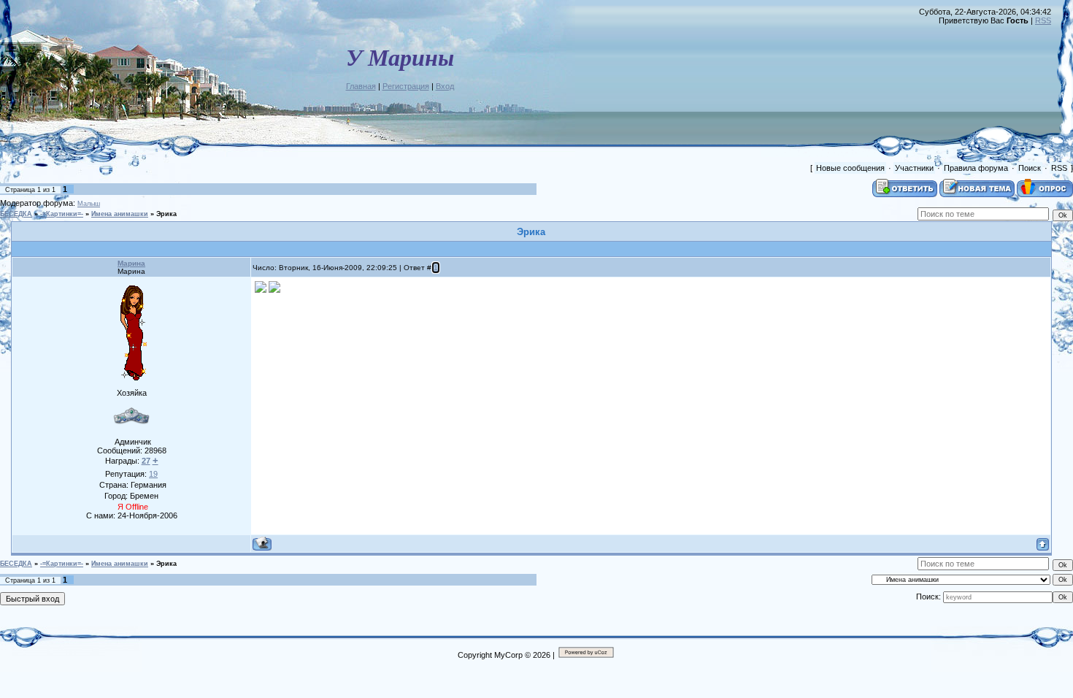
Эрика (166, 214)
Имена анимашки (119, 214)
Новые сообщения (850, 168)
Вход (445, 86)
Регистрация (405, 86)
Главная (361, 86)
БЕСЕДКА (16, 214)
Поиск (1029, 168)
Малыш (88, 203)
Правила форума (976, 168)
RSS (1043, 20)
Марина (131, 263)
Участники (914, 168)
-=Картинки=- (61, 214)
